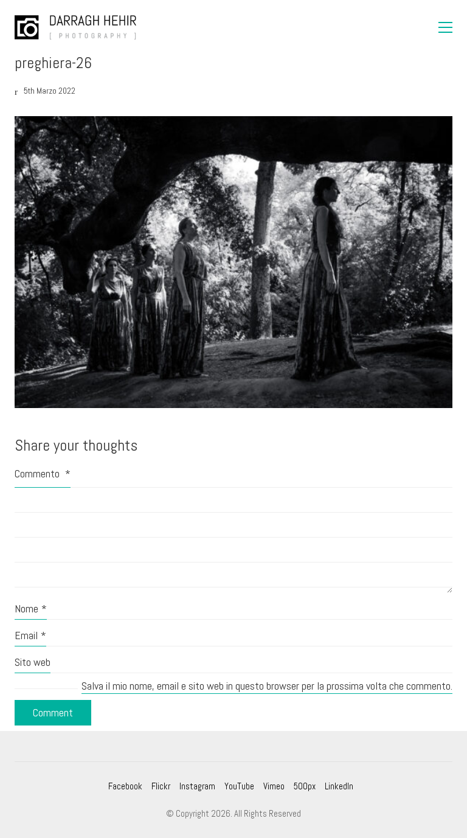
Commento (43, 473)
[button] (445, 27)
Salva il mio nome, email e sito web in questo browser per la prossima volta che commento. (266, 686)
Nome (31, 608)
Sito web (32, 662)
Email (30, 635)
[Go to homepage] (75, 27)
